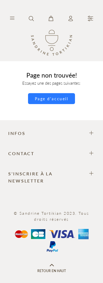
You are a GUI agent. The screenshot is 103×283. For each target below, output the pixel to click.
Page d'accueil (51, 98)
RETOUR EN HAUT (51, 271)
